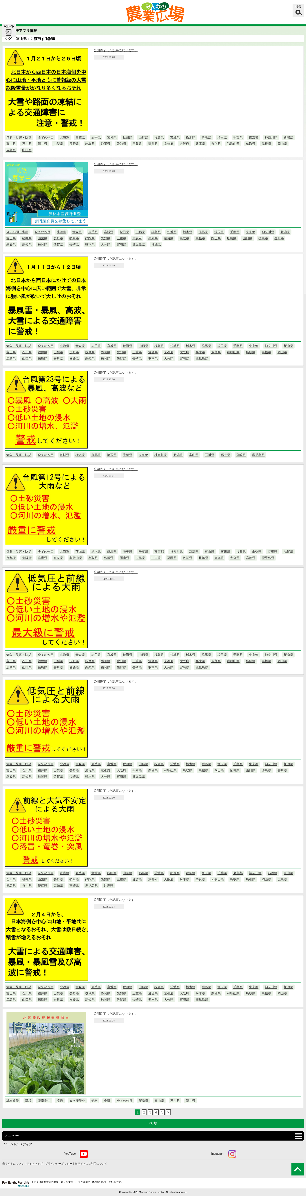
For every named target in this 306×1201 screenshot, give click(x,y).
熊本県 (90, 244)
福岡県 (42, 244)
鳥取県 (250, 144)
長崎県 (74, 244)
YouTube (70, 1153)
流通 (60, 1101)
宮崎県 (121, 244)
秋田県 (127, 137)
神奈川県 (271, 137)
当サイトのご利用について (91, 1163)
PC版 (153, 1123)
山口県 (27, 150)
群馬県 (206, 137)
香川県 (279, 238)
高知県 (27, 244)
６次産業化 (77, 1101)
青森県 (80, 137)
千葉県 (238, 137)
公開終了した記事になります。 (116, 50)
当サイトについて (13, 1163)
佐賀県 (58, 244)
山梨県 (58, 144)
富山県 (11, 144)
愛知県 (121, 144)
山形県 (143, 137)
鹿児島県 (138, 244)
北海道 (64, 137)
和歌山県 (233, 144)
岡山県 (282, 144)
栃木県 (190, 137)
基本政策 (12, 1101)
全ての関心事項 (17, 232)
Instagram (217, 1153)
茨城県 (175, 137)
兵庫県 (200, 144)
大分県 (105, 244)
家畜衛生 (44, 1101)
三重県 (137, 144)
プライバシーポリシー (58, 1163)
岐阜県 (90, 144)
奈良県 (216, 144)
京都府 (168, 144)
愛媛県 (11, 244)
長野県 (74, 144)
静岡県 (105, 144)
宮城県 (111, 137)
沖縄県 (156, 244)
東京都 (253, 137)
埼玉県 (222, 137)
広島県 (11, 150)
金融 (107, 1101)
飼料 (94, 1101)
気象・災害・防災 (18, 137)
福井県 (42, 144)
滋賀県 (153, 144)
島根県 (266, 144)
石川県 (27, 144)
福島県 (159, 137)
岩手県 (96, 137)
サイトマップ (34, 1163)
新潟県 (288, 137)
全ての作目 (46, 137)
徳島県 (263, 238)
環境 (28, 1101)
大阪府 (184, 144)
